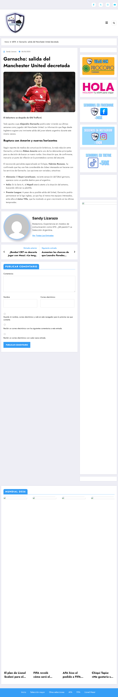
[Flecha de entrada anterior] (4, 252)
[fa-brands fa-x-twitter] (100, 4)
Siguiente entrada (49, 248)
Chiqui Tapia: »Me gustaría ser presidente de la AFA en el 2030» (73, 675)
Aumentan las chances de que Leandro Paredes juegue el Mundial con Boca (57, 254)
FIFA (78, 692)
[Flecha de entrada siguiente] (74, 252)
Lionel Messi (90, 692)
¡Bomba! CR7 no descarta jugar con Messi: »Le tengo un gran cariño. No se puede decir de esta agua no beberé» (22, 254)
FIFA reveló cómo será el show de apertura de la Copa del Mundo (15, 675)
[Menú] (106, 22)
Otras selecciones (56, 692)
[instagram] (107, 4)
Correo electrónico (48, 297)
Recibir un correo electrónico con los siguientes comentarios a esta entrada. (32, 328)
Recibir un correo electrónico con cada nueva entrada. (24, 338)
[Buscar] (114, 22)
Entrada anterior (30, 248)
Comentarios (8, 273)
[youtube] (114, 4)
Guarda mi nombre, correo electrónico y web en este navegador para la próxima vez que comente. (38, 318)
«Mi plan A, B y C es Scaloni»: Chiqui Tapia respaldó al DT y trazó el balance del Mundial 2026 (102, 675)
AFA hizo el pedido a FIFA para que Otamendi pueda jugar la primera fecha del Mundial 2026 (44, 675)
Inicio (23, 692)
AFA (70, 692)
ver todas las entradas (43, 236)
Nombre (6, 297)
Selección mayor (37, 692)
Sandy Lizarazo (11, 51)
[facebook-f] (93, 4)
